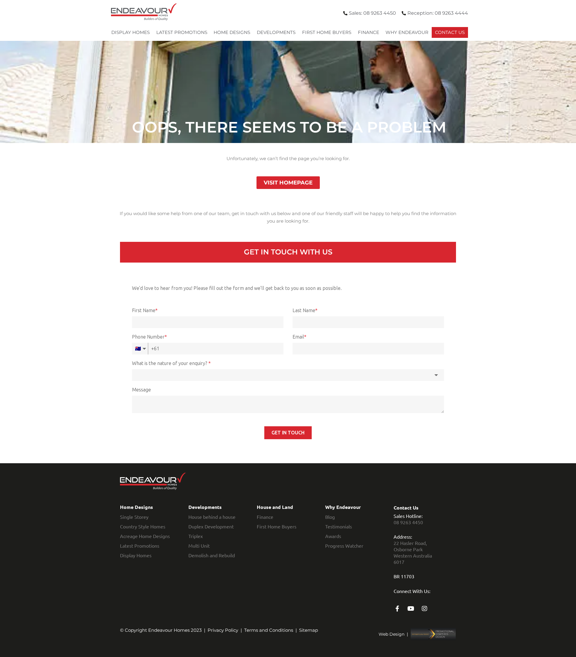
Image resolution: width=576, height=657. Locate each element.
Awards (333, 536)
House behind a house (212, 517)
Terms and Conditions (268, 630)
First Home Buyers (326, 32)
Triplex (195, 536)
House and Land (275, 507)
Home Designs (232, 32)
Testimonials (338, 526)
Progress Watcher (344, 546)
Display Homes (130, 32)
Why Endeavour (407, 32)
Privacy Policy (223, 630)
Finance (368, 32)
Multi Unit (199, 546)
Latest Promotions (181, 32)
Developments (276, 32)
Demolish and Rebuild (211, 555)
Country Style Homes (142, 526)
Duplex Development (211, 526)
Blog (330, 517)
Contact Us (450, 32)
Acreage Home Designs (145, 536)
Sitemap (308, 630)
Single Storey (134, 517)
